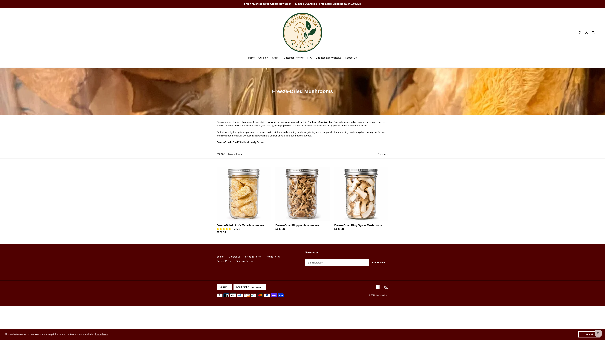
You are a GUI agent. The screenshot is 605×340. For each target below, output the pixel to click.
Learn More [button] (101, 334)
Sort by (221, 154)
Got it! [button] (589, 334)
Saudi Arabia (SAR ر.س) (249, 287)
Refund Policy (273, 256)
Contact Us (234, 256)
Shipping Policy (253, 256)
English (223, 287)
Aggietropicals (382, 295)
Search (220, 256)
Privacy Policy (224, 261)
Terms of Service (245, 261)
